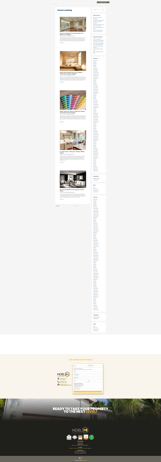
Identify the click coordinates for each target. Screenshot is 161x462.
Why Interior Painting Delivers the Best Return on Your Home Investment (98, 22)
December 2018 (95, 134)
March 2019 (95, 130)
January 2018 (95, 151)
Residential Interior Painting (78, 384)
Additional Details (76, 388)
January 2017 (95, 169)
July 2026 (94, 62)
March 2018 (95, 148)
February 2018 (95, 149)
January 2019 (95, 133)
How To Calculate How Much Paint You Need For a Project (71, 34)
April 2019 (94, 128)
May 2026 (94, 65)
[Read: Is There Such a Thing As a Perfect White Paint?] (73, 140)
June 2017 (94, 161)
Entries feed (95, 188)
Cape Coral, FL (76, 448)
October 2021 (95, 90)
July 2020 (94, 108)
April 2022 (94, 83)
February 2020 (95, 113)
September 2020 (96, 107)
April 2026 (94, 66)
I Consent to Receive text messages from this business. (83, 369)
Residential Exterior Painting (78, 385)
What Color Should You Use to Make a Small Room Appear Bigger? (71, 73)
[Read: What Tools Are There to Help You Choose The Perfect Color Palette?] (73, 99)
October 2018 (95, 137)
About (67, 2)
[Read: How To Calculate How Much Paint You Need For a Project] (73, 24)
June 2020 (95, 110)
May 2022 (94, 81)
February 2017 (95, 167)
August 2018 (95, 140)
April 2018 (94, 146)
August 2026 (95, 60)
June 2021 (94, 95)
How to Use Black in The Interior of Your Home (72, 190)
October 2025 (95, 75)
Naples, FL (74, 445)
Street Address (76, 374)
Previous (57, 205)
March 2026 (95, 68)
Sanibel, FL (82, 448)
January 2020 (95, 115)
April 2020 (94, 250)
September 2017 (96, 157)
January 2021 (95, 102)
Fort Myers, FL (71, 448)
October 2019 (95, 119)
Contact (93, 2)
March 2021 (95, 99)
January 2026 (95, 71)
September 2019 (96, 121)
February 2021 (95, 101)
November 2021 (95, 89)
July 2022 (94, 80)
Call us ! (63, 381)
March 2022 (95, 84)
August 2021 (95, 93)
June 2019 (94, 125)
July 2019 (94, 124)
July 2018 (94, 142)
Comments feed (96, 190)
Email (75, 370)
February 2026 (95, 69)
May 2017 (94, 163)
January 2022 (95, 87)
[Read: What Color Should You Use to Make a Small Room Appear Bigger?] (73, 60)
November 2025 (95, 74)
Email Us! (63, 384)
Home (64, 2)
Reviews (83, 2)
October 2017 (95, 155)
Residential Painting (70, 35)
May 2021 (94, 96)
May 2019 (94, 127)
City (74, 380)
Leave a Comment (63, 35)
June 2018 (94, 143)
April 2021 (94, 98)
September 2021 (96, 92)
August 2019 (95, 122)
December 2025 (96, 72)
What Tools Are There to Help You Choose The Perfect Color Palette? (72, 112)
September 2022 (96, 77)
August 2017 (95, 158)
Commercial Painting (77, 386)
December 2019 (95, 116)
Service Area (88, 2)
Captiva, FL (86, 448)
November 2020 (95, 104)
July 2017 (94, 160)
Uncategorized (95, 179)
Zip (88, 380)
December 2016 (95, 170)
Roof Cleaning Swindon (97, 39)
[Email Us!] (58, 385)
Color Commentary (78, 2)
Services (71, 2)
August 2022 (95, 78)
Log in (94, 187)
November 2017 (95, 154)
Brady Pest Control (96, 48)
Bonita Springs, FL (79, 445)
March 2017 (95, 166)
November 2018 (95, 136)
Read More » (62, 42)
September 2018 (96, 139)
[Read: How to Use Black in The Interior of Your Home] (73, 179)
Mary (94, 43)
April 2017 (94, 164)
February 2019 (95, 131)
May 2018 (94, 145)
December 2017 (95, 152)
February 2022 (95, 86)
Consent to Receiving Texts (78, 368)
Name (75, 365)
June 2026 (95, 63)
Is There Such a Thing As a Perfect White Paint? (72, 152)
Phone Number (90, 365)
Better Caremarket (96, 51)
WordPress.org (95, 191)
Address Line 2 (76, 377)
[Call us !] (58, 382)
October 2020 (95, 105)
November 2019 (95, 118)
